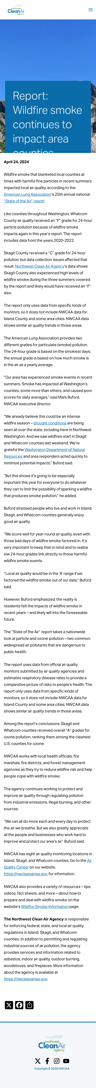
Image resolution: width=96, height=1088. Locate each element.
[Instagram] (57, 1061)
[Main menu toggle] (90, 9)
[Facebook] (47, 1061)
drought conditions (50, 423)
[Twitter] (38, 1061)
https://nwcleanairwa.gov (25, 873)
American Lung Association (27, 194)
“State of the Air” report (24, 201)
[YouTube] (66, 1061)
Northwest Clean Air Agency (39, 266)
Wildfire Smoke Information (45, 906)
